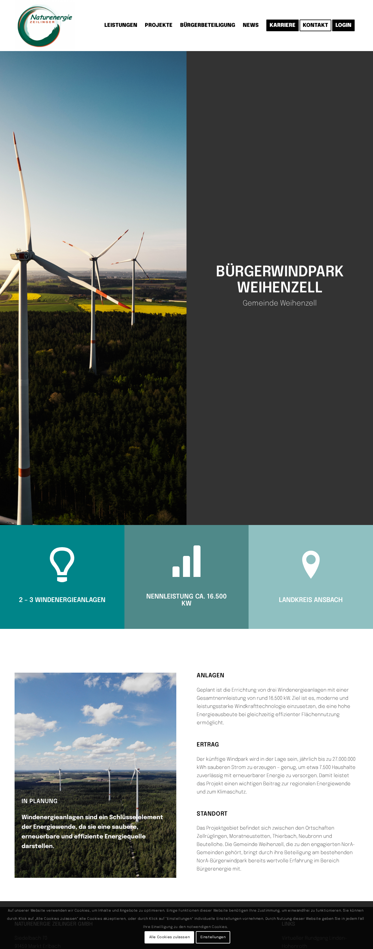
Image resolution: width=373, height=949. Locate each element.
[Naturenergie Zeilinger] (45, 25)
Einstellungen (213, 937)
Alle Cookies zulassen (169, 937)
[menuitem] (121, 25)
